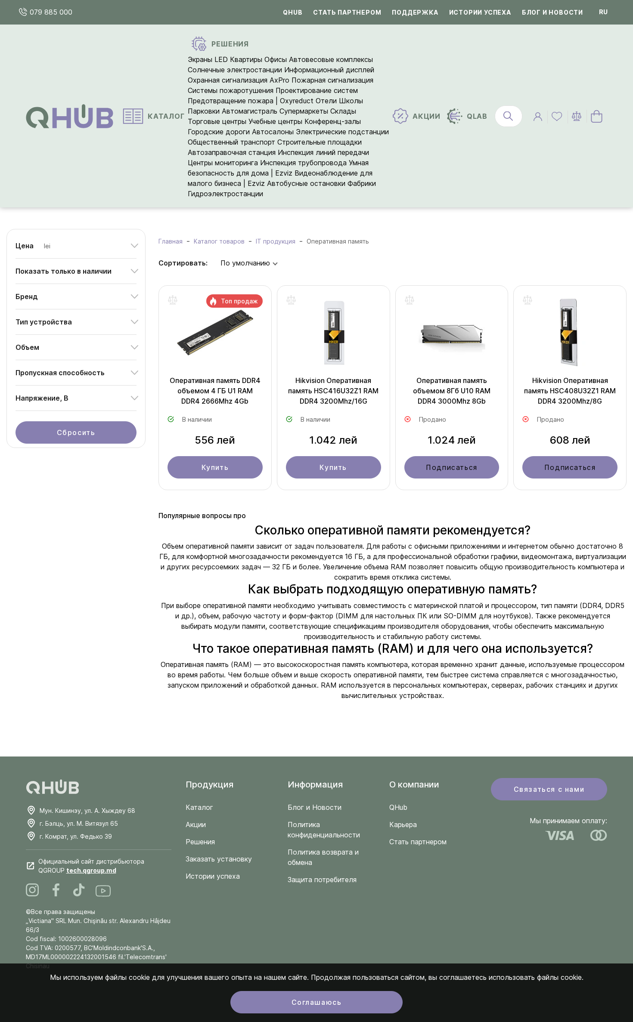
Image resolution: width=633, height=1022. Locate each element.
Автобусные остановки (306, 183)
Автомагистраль (249, 111)
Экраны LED (208, 59)
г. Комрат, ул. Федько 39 (76, 836)
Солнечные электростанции (235, 69)
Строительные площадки (319, 142)
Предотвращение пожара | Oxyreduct (250, 100)
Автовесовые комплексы (331, 59)
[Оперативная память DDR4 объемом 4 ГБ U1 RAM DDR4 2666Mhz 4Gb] (215, 334)
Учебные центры (275, 121)
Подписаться (452, 467)
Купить (215, 467)
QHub (292, 12)
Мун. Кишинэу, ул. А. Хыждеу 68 (87, 810)
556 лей (215, 440)
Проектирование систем (317, 90)
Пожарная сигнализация (332, 80)
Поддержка (415, 12)
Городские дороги (219, 131)
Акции (196, 824)
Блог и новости (552, 12)
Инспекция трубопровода (303, 162)
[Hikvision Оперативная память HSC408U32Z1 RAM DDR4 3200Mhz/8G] (569, 334)
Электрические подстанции (342, 131)
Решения (200, 841)
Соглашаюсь (317, 1002)
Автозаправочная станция (232, 152)
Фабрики (362, 183)
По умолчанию (245, 263)
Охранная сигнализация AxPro (238, 80)
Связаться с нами (549, 789)
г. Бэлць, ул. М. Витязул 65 (79, 823)
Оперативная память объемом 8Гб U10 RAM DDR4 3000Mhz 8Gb (451, 390)
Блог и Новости (314, 807)
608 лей (570, 440)
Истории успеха (480, 12)
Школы (351, 100)
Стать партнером (347, 12)
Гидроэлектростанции (225, 193)
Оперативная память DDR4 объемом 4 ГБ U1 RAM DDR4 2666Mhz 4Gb (215, 390)
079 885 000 (50, 12)
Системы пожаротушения (230, 90)
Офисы (275, 59)
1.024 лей (452, 440)
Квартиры (246, 59)
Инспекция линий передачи (323, 152)
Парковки (204, 111)
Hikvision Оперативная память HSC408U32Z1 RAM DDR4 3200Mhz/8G (570, 390)
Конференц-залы (332, 121)
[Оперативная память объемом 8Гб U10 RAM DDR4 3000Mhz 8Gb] (452, 334)
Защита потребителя (322, 879)
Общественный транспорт (231, 142)
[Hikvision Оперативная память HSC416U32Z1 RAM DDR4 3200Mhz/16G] (333, 334)
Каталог (199, 807)
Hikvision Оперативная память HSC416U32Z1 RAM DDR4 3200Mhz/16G (333, 390)
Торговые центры (217, 121)
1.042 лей (333, 440)
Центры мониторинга (223, 162)
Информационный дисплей (329, 69)
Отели (326, 100)
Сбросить (76, 432)
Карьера (403, 824)
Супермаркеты (303, 111)
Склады (343, 111)
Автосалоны (273, 131)
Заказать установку (219, 859)
